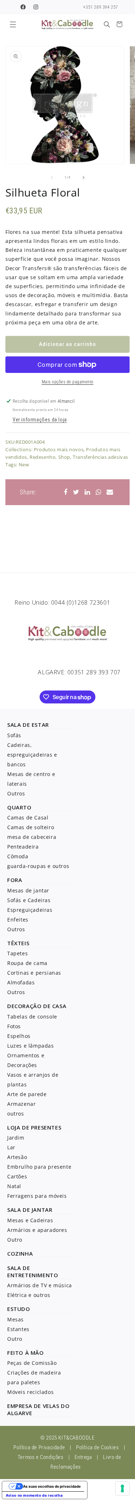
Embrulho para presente (39, 1166)
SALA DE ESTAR (28, 724)
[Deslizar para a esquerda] (52, 177)
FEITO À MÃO (25, 1352)
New (24, 464)
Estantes (18, 1329)
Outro (14, 1239)
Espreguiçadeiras (30, 909)
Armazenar (21, 1103)
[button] (12, 24)
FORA (14, 879)
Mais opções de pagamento (68, 381)
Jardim (15, 1137)
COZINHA (20, 1253)
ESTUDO (18, 1308)
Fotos (14, 1026)
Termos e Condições (41, 1457)
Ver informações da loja (40, 419)
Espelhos (19, 1036)
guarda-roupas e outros (38, 866)
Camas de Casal (27, 817)
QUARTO (19, 807)
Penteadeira (23, 846)
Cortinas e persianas (34, 972)
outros (15, 1113)
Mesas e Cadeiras (30, 1220)
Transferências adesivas (100, 457)
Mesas (15, 1319)
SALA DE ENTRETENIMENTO (32, 1271)
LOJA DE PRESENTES (34, 1127)
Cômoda (17, 856)
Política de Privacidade (39, 1447)
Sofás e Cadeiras (29, 900)
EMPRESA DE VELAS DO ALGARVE (38, 1409)
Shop (64, 457)
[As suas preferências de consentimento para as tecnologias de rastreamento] (122, 1488)
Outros (16, 793)
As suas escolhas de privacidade (52, 1486)
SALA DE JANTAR (29, 1209)
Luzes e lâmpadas (30, 1045)
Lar (11, 1147)
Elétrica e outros (28, 1295)
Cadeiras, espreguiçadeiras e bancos (32, 755)
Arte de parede (26, 1094)
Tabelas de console (32, 1016)
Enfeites (17, 919)
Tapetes (17, 953)
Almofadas (21, 982)
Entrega (83, 1457)
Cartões (17, 1176)
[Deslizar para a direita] (83, 177)
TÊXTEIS (18, 943)
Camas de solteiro (30, 827)
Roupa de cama (27, 963)
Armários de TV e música (39, 1285)
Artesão (17, 1157)
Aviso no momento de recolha (34, 1495)
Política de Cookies (97, 1447)
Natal (14, 1186)
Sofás (14, 735)
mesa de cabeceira (31, 836)
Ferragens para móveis (37, 1195)
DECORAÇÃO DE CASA (36, 1006)
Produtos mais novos (59, 449)
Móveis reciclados (30, 1392)
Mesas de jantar (28, 890)
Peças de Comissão (32, 1362)
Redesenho (42, 457)
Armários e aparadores (37, 1230)
